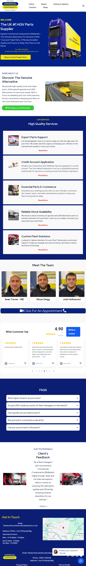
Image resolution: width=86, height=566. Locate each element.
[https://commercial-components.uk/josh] (71, 284)
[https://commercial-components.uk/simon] (43, 284)
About (44, 4)
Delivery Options (61, 4)
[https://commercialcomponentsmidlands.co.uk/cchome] (10, 6)
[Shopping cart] (83, 6)
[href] (63, 529)
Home (31, 4)
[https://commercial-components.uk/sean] (14, 284)
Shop (45, 7)
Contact (32, 7)
